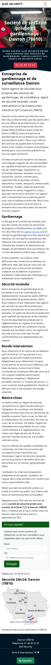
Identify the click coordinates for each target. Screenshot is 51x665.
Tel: (6, 553)
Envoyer (12, 564)
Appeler (26, 660)
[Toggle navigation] (45, 4)
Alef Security (12, 4)
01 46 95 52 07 (25, 65)
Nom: (7, 544)
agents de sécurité (34, 231)
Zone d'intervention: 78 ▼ (25, 652)
